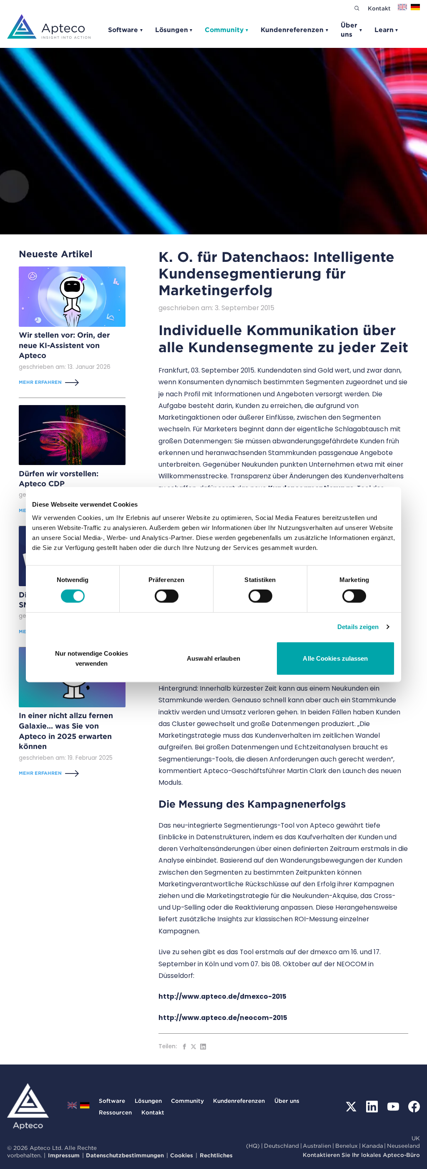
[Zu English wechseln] (402, 10)
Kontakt (379, 8)
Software (125, 30)
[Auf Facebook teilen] (184, 1047)
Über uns (352, 29)
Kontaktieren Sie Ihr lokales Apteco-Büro (361, 1155)
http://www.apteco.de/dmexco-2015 (222, 996)
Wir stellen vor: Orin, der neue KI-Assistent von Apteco (64, 345)
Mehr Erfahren (40, 382)
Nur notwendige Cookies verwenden (91, 658)
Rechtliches (216, 1155)
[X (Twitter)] (351, 1106)
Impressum (64, 1155)
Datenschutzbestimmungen (125, 1155)
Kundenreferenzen (295, 30)
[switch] (166, 596)
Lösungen (174, 30)
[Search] (357, 8)
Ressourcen (115, 1112)
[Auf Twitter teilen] (193, 1047)
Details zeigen (358, 626)
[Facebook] (414, 1106)
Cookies (181, 1155)
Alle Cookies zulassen (335, 658)
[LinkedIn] (372, 1106)
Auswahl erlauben (213, 658)
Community (227, 30)
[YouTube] (393, 1106)
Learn (386, 30)
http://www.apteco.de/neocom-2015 (222, 1017)
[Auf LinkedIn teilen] (203, 1047)
